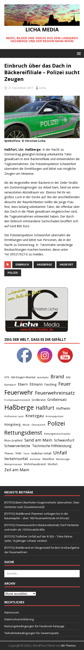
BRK (68, 377)
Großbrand (38, 400)
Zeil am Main (16, 469)
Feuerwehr (18, 392)
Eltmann (36, 384)
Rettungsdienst (23, 432)
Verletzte (35, 459)
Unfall (60, 452)
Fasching (50, 384)
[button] (78, 53)
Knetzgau (34, 415)
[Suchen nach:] (42, 573)
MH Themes (68, 645)
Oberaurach (38, 424)
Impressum (11, 612)
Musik (26, 424)
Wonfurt (53, 464)
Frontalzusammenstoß (17, 399)
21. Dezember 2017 (20, 88)
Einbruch (22, 264)
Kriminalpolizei (54, 416)
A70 (6, 377)
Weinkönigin (63, 459)
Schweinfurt (64, 440)
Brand (57, 376)
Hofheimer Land (13, 416)
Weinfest (48, 459)
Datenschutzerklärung (19, 619)
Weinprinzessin (13, 464)
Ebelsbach (10, 384)
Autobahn (43, 377)
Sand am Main (38, 440)
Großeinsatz (57, 399)
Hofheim (63, 408)
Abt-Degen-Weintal (23, 377)
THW (18, 453)
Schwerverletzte (17, 445)
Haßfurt (66, 264)
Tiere (26, 453)
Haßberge (44, 264)
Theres (8, 453)
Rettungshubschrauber (57, 433)
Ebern (23, 384)
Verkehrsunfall (16, 459)
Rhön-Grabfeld (13, 440)
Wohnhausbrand (35, 464)
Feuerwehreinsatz (55, 393)
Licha (42, 88)
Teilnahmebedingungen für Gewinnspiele (31, 633)
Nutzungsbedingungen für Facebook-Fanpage (34, 626)
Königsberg (12, 424)
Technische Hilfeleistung (52, 445)
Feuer (64, 384)
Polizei (13, 273)
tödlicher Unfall (41, 453)
